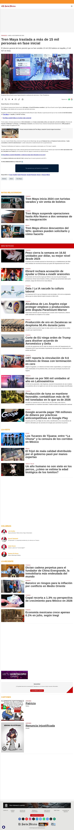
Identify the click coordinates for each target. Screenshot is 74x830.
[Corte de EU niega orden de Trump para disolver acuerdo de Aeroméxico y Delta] (12, 343)
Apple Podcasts (21, 174)
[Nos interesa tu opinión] (37, 805)
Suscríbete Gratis (37, 690)
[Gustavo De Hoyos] (4, 554)
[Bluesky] (40, 819)
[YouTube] (26, 819)
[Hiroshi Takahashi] (4, 539)
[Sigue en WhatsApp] (69, 99)
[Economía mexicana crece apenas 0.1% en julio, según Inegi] (12, 615)
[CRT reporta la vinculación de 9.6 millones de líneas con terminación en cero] (12, 364)
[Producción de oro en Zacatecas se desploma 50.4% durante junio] (12, 326)
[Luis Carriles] (4, 532)
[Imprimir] (22, 99)
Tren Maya (6, 114)
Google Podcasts (31, 174)
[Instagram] (30, 819)
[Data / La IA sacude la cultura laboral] (12, 292)
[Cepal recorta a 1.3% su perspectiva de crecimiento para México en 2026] (12, 600)
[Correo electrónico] (15, 99)
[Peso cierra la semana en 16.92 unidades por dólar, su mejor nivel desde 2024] (12, 258)
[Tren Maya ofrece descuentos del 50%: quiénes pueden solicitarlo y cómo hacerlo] (12, 231)
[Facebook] (2, 99)
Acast (11, 174)
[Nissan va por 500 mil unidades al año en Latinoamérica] (12, 382)
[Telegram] (12, 99)
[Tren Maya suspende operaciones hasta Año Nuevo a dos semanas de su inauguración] (12, 216)
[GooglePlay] (54, 819)
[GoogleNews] (47, 819)
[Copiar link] (19, 99)
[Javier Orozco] (4, 547)
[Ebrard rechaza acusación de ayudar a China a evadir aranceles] (12, 276)
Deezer (39, 174)
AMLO (11, 178)
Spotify (15, 174)
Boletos (4, 178)
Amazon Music (46, 174)
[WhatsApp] (9, 99)
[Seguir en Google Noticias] (72, 99)
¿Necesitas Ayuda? (37, 815)
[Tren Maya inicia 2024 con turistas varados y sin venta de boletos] (12, 202)
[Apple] (51, 819)
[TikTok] (33, 819)
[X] (6, 99)
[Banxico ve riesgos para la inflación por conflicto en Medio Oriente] (12, 586)
